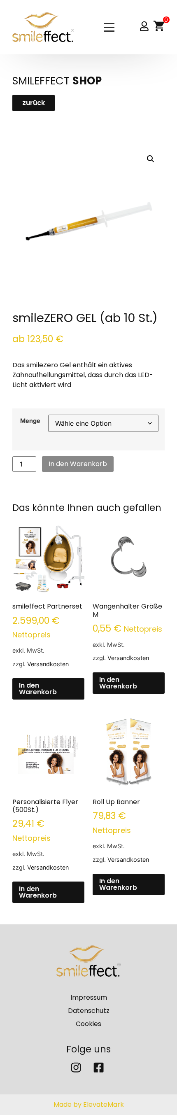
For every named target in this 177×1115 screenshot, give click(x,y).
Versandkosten (48, 663)
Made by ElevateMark (89, 1104)
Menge (30, 421)
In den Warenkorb (78, 464)
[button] (150, 159)
